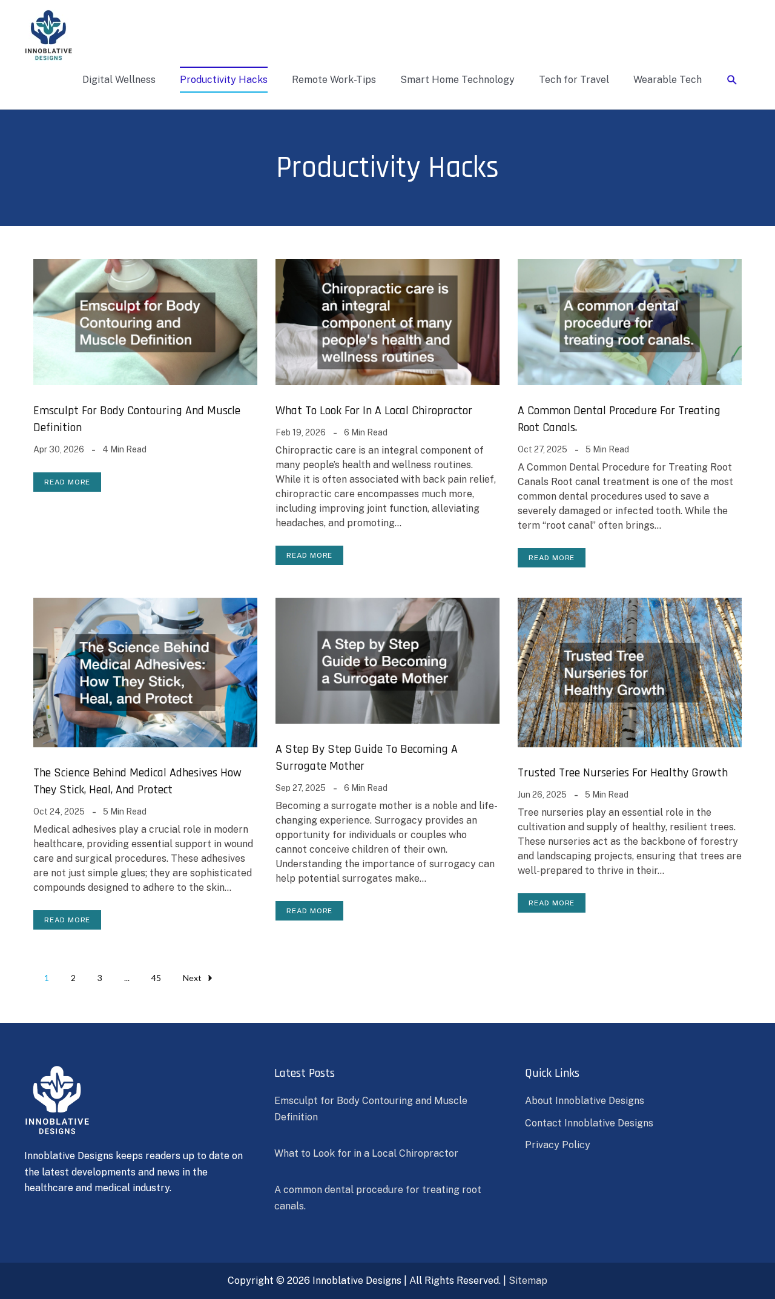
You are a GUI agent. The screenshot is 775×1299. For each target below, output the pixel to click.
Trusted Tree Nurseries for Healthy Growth (623, 773)
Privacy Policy (557, 1145)
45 (156, 978)
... (127, 978)
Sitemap (528, 1280)
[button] (732, 80)
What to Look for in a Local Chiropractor (373, 410)
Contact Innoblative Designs (589, 1123)
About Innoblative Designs (584, 1100)
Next (192, 978)
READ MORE (67, 482)
